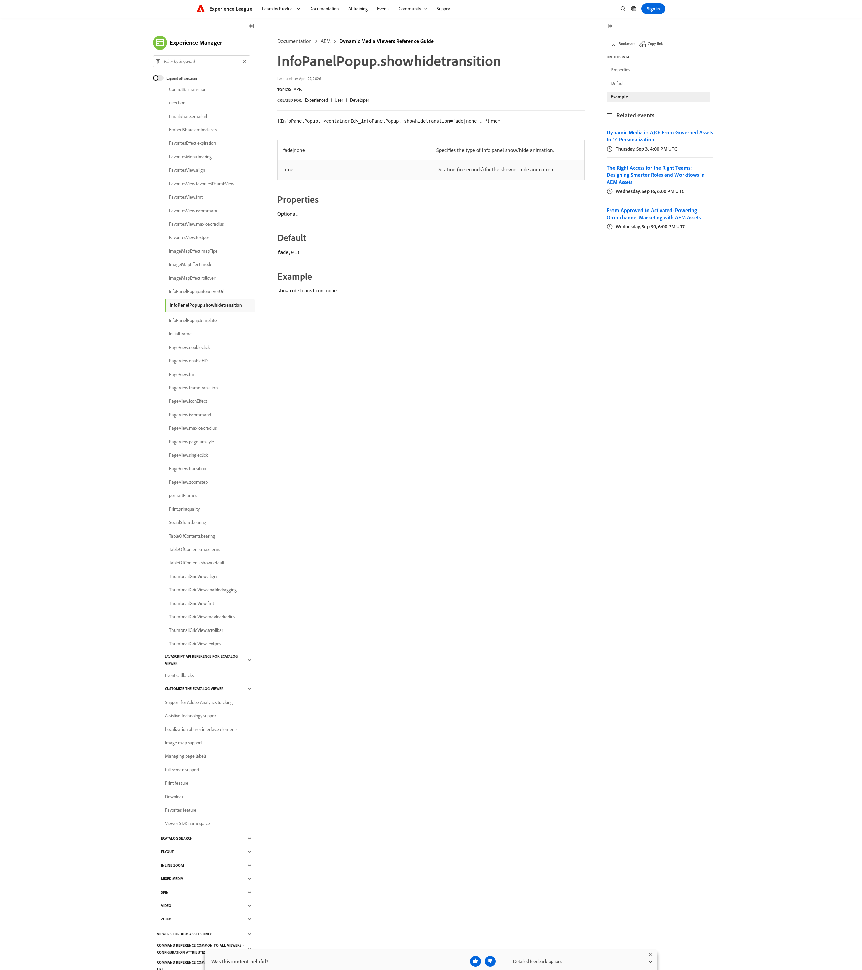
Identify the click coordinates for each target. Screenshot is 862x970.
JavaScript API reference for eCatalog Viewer (201, 660)
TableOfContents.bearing (192, 536)
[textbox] (201, 61)
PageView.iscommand (190, 415)
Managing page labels (185, 756)
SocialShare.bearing (187, 522)
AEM (326, 41)
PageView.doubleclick (189, 347)
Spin (165, 892)
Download (174, 797)
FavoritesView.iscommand (193, 210)
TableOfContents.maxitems (194, 549)
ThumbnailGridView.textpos (195, 644)
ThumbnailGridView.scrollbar (196, 630)
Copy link (655, 43)
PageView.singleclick (188, 455)
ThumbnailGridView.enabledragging (203, 590)
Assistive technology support (191, 716)
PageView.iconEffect (188, 401)
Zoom (166, 919)
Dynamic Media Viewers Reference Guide (386, 41)
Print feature (176, 783)
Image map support (183, 743)
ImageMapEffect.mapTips (193, 251)
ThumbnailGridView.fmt (191, 603)
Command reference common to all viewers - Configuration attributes (200, 949)
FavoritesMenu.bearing (190, 157)
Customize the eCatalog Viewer (194, 688)
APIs (298, 89)
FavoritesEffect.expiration (192, 143)
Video (166, 905)
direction (177, 103)
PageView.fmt (182, 374)
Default (618, 83)
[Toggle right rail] (610, 26)
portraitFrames (183, 495)
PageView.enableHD (188, 361)
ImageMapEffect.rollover (192, 278)
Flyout (167, 851)
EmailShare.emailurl (188, 116)
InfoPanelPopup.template (193, 320)
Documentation (294, 41)
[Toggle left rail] (251, 26)
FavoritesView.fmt (186, 197)
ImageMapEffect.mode (190, 264)
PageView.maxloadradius (193, 428)
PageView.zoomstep (188, 482)
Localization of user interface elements (201, 729)
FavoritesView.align (187, 170)
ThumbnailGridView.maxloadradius (202, 617)
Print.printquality (184, 509)
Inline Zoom (172, 865)
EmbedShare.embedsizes (193, 130)
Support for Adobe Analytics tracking (199, 702)
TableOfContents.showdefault (196, 563)
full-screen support (182, 770)
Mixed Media (172, 878)
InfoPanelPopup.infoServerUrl (196, 291)
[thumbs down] (490, 961)
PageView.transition (187, 468)
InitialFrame (180, 334)
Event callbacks (179, 675)
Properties (620, 70)
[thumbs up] (475, 961)
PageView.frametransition (193, 388)
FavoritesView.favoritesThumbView (201, 184)
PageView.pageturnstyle (191, 442)
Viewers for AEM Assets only (184, 934)
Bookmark (627, 43)
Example (619, 97)
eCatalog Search (176, 838)
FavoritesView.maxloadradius (196, 224)
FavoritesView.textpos (189, 237)
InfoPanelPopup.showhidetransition (206, 305)
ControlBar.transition (187, 89)
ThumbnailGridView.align (193, 576)
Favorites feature (180, 810)
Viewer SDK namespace (187, 823)
